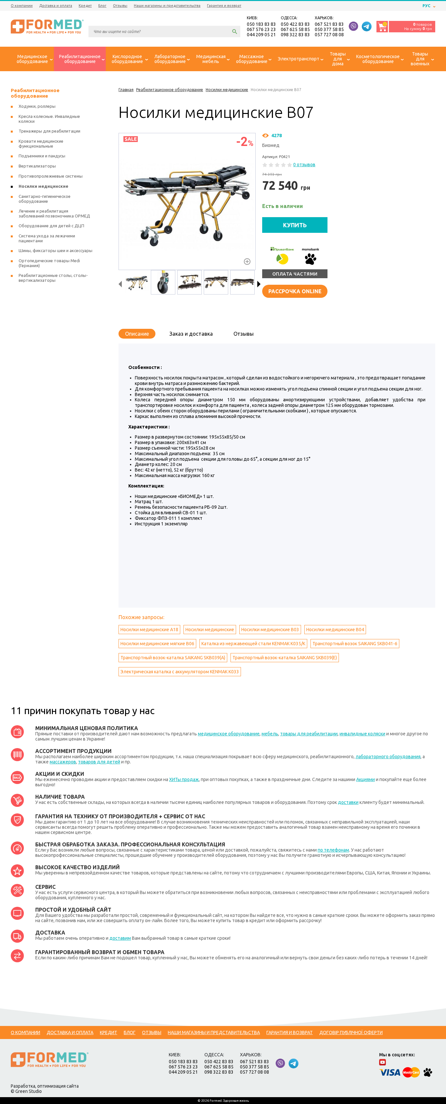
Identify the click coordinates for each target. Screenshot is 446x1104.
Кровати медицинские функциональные (41, 143)
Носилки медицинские (209, 629)
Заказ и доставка (191, 334)
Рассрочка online (295, 291)
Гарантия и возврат (224, 6)
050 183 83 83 (261, 24)
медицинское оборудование (229, 733)
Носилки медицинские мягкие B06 (157, 643)
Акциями (365, 779)
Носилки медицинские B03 (270, 629)
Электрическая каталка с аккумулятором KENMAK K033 (179, 671)
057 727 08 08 (329, 34)
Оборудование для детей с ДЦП (51, 225)
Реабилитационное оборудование (35, 93)
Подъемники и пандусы (42, 155)
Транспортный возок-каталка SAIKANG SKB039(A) (172, 657)
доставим (120, 938)
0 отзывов (304, 164)
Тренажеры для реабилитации (49, 131)
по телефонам (333, 850)
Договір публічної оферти (351, 1032)
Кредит (85, 6)
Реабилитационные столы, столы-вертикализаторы (53, 277)
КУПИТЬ (295, 225)
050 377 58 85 (329, 29)
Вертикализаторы (37, 166)
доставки (348, 802)
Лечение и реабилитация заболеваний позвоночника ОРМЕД (54, 213)
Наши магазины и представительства (167, 6)
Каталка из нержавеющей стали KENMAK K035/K (253, 643)
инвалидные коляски (362, 733)
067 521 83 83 (329, 24)
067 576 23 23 (261, 29)
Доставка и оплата (55, 6)
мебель (270, 733)
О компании (22, 6)
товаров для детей (99, 761)
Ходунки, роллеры (37, 106)
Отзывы (120, 6)
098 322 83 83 (295, 34)
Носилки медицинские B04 (335, 629)
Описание (137, 334)
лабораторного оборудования (388, 756)
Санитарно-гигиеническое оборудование (45, 198)
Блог (102, 6)
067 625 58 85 (295, 29)
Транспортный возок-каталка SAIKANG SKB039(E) (284, 657)
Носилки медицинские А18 (149, 629)
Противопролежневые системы (51, 176)
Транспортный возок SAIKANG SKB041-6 (354, 643)
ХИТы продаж (184, 779)
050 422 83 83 (295, 24)
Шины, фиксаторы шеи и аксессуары (55, 250)
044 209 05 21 (261, 34)
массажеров (63, 761)
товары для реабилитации (309, 733)
